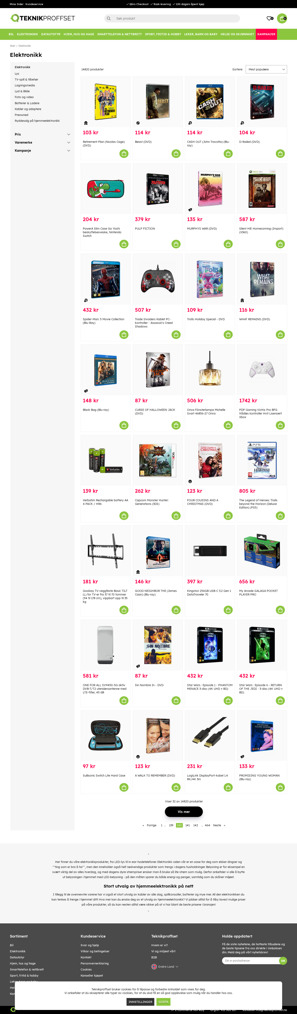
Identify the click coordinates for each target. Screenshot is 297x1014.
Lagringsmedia (25, 85)
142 (195, 825)
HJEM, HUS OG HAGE (23, 963)
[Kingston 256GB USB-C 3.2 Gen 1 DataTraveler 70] (210, 551)
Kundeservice (34, 4)
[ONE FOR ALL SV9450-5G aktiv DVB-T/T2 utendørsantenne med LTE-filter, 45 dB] (106, 645)
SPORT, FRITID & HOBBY (24, 975)
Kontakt (86, 957)
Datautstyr (17, 957)
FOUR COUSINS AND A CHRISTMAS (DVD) (202, 502)
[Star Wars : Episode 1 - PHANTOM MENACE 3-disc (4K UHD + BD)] (210, 645)
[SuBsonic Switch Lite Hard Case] (106, 735)
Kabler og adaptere (28, 109)
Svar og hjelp (90, 945)
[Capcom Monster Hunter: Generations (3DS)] (158, 460)
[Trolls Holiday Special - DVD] (210, 279)
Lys (17, 73)
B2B (154, 957)
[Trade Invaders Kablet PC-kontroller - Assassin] (158, 279)
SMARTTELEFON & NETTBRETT (27, 969)
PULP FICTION (145, 228)
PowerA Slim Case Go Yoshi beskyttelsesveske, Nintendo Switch (102, 232)
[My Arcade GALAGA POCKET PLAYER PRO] (262, 551)
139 (171, 825)
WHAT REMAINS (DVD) (254, 319)
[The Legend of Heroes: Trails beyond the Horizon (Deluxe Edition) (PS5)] (262, 460)
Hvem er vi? (159, 945)
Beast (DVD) (143, 142)
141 (187, 825)
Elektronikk (25, 45)
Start (12, 45)
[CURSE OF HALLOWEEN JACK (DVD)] (158, 369)
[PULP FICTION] (158, 188)
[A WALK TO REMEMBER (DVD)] (158, 735)
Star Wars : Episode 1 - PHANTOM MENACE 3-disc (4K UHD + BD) (210, 687)
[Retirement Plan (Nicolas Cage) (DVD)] (106, 101)
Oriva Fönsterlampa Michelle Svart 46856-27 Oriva (206, 411)
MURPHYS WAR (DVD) (202, 228)
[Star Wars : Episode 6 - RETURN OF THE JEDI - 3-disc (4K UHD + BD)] (262, 645)
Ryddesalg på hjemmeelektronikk (37, 121)
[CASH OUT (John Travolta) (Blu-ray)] (210, 101)
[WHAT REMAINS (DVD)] (262, 279)
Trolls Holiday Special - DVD (206, 319)
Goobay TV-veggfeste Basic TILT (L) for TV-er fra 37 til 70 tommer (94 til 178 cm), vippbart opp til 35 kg (105, 596)
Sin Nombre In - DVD (149, 685)
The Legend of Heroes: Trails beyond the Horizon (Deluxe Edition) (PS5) (258, 503)
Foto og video (24, 97)
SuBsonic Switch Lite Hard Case (104, 775)
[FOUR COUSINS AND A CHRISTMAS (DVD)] (210, 460)
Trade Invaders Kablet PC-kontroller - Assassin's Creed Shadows (154, 322)
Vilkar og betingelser (95, 951)
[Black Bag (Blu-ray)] (106, 369)
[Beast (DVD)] (158, 101)
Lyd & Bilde (22, 91)
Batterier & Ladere (27, 103)
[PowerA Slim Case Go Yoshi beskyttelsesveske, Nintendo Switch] (106, 188)
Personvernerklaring (95, 963)
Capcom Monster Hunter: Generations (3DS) (152, 502)
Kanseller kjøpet (92, 975)
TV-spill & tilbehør (26, 79)
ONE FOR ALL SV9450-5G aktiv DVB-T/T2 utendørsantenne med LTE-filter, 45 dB (104, 688)
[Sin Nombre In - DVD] (158, 645)
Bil (12, 945)
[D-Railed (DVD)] (262, 101)
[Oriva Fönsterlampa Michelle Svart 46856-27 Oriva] (210, 369)
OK (283, 961)
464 (207, 825)
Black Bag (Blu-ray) (96, 410)
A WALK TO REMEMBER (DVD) (155, 775)
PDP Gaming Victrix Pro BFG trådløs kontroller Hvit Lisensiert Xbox (260, 413)
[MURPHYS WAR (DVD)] (210, 188)
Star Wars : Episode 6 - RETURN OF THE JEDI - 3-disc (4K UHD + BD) (261, 688)
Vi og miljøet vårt (163, 951)
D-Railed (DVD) (249, 142)
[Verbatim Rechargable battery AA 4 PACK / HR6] (106, 460)
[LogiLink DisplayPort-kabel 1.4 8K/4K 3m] (210, 735)
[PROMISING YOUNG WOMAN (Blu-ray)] (262, 735)
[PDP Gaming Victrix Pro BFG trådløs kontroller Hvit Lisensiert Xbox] (262, 369)
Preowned (21, 115)
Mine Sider (16, 4)
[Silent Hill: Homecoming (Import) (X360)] (262, 188)
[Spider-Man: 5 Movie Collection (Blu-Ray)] (106, 279)
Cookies (86, 969)
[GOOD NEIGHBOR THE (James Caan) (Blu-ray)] (158, 551)
